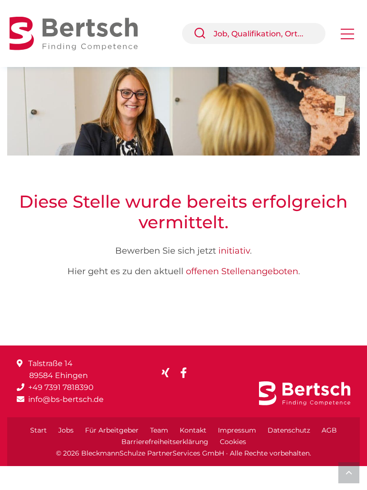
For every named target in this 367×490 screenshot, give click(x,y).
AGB (329, 430)
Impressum (237, 430)
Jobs (66, 430)
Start (38, 430)
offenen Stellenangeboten (242, 271)
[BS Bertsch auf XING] (169, 373)
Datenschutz (289, 430)
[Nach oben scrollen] (348, 472)
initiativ (234, 250)
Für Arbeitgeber (112, 430)
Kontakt (193, 430)
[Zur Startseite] (81, 32)
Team (159, 430)
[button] (204, 33)
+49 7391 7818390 (61, 387)
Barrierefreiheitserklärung (164, 441)
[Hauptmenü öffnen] (347, 37)
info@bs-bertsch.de (66, 399)
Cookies (233, 441)
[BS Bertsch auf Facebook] (187, 373)
